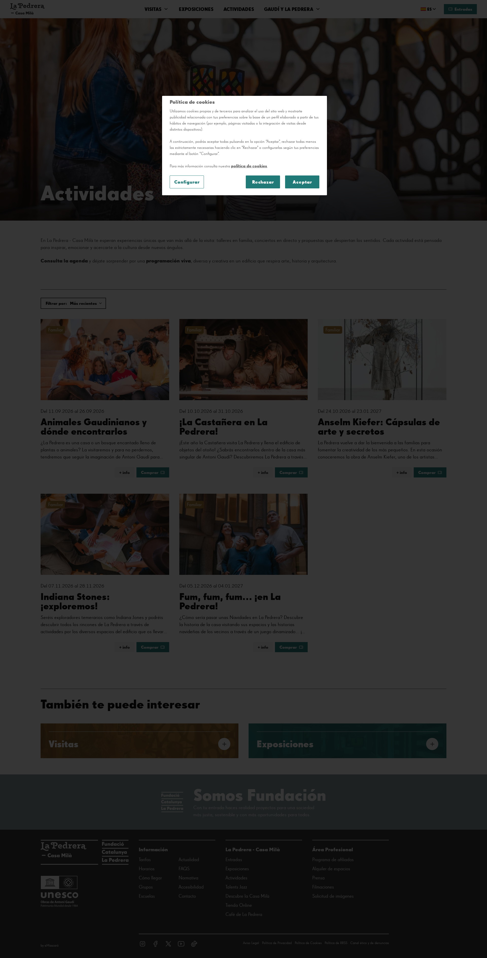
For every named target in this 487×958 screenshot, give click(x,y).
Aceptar (302, 182)
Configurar (187, 182)
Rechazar (263, 182)
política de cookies (249, 165)
